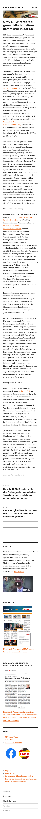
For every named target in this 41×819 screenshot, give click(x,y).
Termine (6, 806)
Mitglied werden (9, 801)
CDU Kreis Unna (11, 737)
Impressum (9, 770)
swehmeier (6, 475)
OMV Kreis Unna (13, 7)
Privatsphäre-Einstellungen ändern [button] (19, 776)
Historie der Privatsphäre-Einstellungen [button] (21, 779)
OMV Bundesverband (13, 743)
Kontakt (6, 811)
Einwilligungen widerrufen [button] (15, 782)
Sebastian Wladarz (10, 88)
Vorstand (6, 791)
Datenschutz (10, 773)
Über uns (7, 796)
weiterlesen (19, 571)
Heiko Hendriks (25, 391)
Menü (34, 7)
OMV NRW (9, 740)
